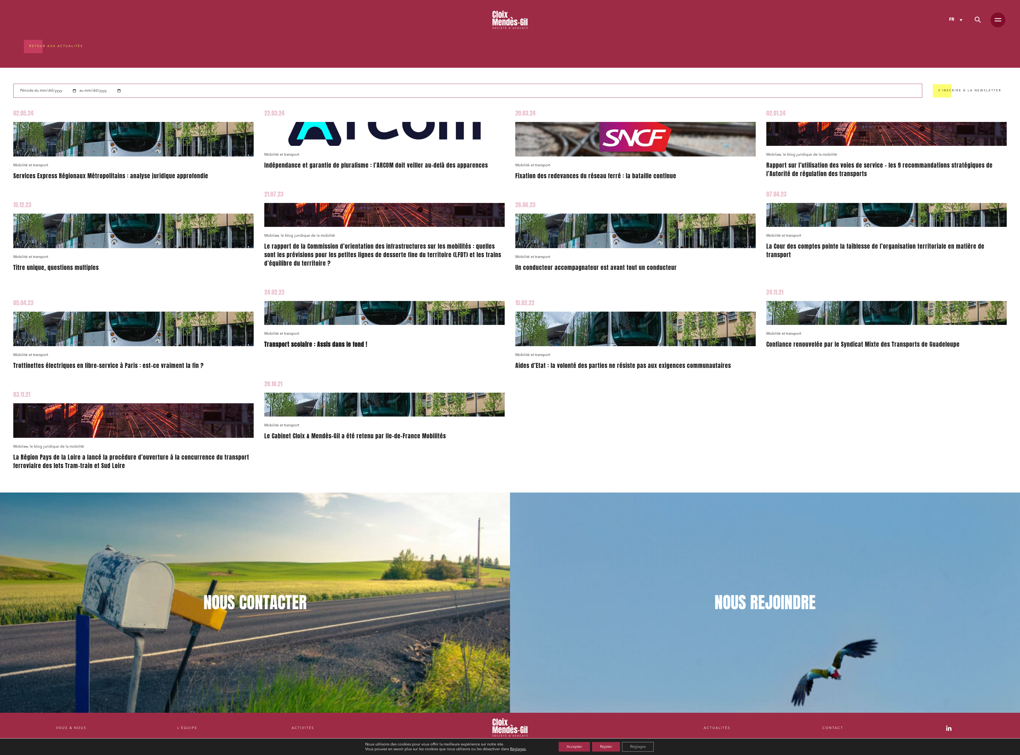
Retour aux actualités (56, 46)
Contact (832, 728)
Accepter (574, 747)
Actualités (717, 728)
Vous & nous (71, 728)
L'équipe (187, 728)
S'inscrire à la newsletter (969, 90)
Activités (303, 728)
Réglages (518, 749)
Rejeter (606, 747)
